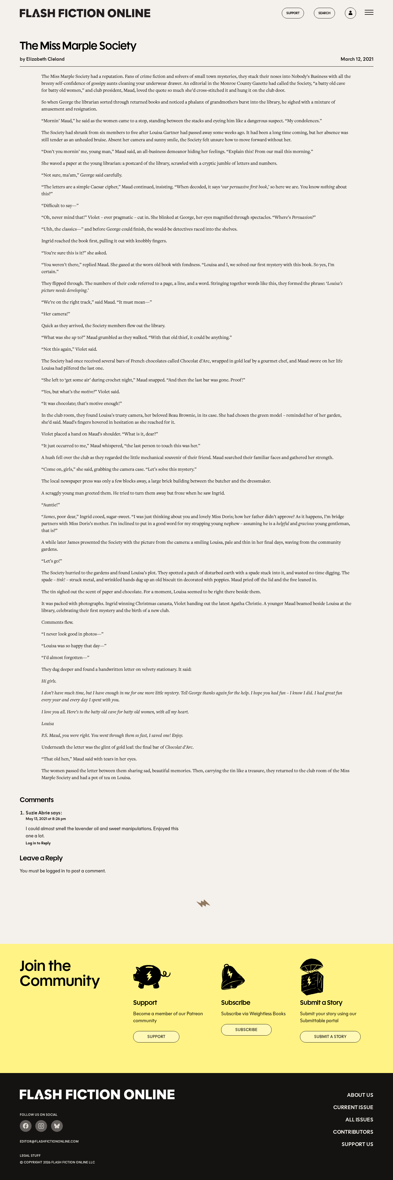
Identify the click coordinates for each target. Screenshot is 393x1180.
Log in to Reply (38, 843)
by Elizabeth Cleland (42, 59)
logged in (55, 870)
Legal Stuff (30, 1155)
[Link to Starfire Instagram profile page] (41, 1126)
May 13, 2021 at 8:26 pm (46, 819)
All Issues (359, 1119)
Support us (357, 1144)
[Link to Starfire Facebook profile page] (26, 1126)
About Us (360, 1095)
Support (292, 13)
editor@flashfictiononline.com (49, 1141)
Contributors (353, 1132)
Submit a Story (330, 1037)
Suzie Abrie (38, 813)
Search (324, 13)
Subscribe (246, 1030)
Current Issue (353, 1107)
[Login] (350, 13)
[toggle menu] (369, 13)
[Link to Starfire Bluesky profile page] (57, 1126)
